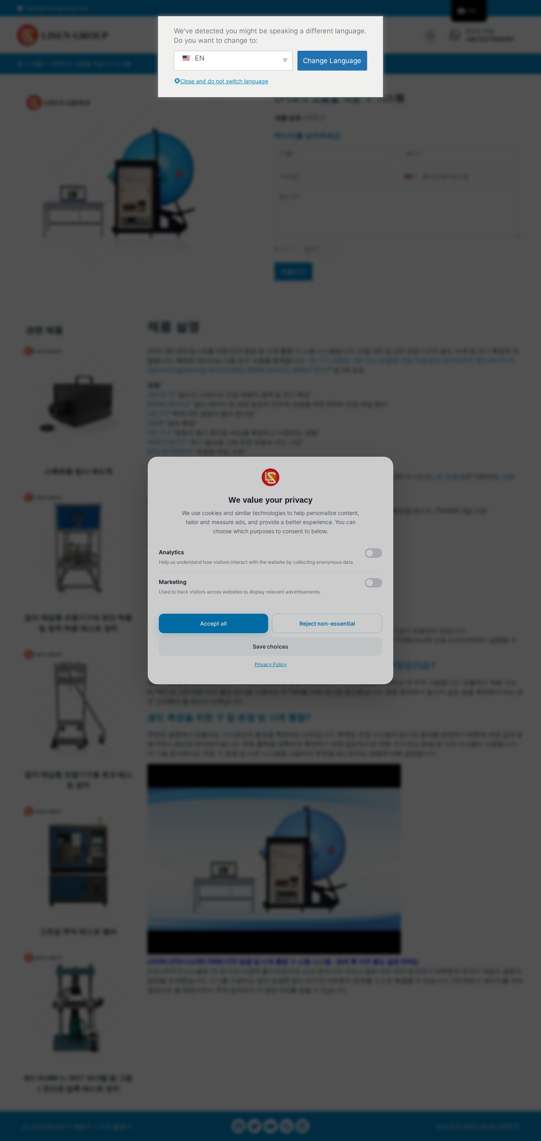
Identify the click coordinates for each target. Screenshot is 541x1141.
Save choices (270, 646)
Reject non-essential (327, 623)
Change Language (332, 61)
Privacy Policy (271, 664)
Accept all (213, 623)
